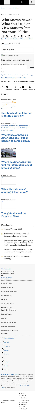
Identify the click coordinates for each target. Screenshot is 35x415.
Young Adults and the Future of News (13, 214)
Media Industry (19, 75)
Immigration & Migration (9, 291)
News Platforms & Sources (8, 78)
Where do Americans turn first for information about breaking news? (16, 165)
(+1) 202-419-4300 (6, 277)
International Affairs (7, 287)
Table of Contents (8, 50)
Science (3, 318)
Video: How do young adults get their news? (14, 190)
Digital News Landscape (7, 75)
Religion (4, 299)
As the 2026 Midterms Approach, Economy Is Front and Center (17, 235)
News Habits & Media (8, 326)
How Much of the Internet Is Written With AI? (16, 114)
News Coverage (28, 75)
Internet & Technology (8, 322)
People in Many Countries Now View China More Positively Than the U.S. (18, 250)
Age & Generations (7, 303)
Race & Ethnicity (6, 295)
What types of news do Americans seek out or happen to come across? (15, 138)
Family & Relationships (8, 310)
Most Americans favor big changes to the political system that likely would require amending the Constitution (18, 242)
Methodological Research (9, 330)
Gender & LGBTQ (6, 308)
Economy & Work (6, 314)
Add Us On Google (14, 43)
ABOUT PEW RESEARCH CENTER (10, 374)
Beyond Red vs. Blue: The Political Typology (17, 257)
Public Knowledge (21, 78)
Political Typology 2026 (13, 229)
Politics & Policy (6, 283)
